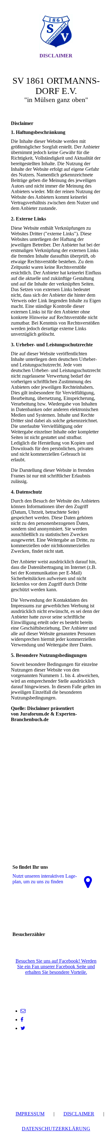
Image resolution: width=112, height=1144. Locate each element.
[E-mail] (23, 1010)
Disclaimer (56, 55)
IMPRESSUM (30, 1113)
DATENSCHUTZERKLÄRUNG (56, 1128)
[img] (56, 32)
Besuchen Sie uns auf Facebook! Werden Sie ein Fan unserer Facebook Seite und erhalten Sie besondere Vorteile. (56, 966)
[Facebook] (22, 1019)
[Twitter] (23, 1028)
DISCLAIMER (78, 1113)
